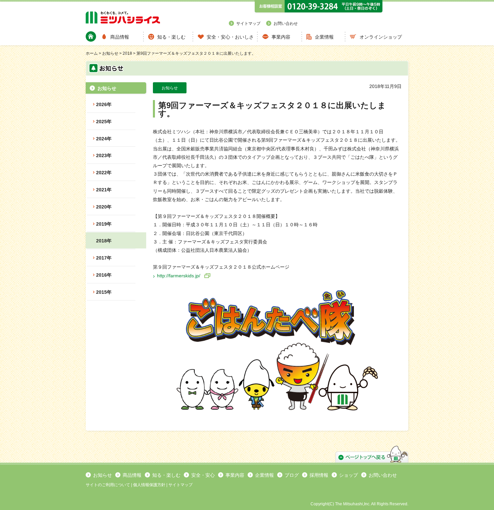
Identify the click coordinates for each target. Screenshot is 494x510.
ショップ (348, 475)
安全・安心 (203, 475)
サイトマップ (248, 23)
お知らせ (110, 53)
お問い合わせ (286, 23)
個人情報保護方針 (149, 484)
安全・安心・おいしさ (230, 37)
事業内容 (281, 37)
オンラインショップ (381, 37)
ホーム (92, 53)
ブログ (292, 475)
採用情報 (319, 475)
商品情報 (119, 37)
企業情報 (324, 37)
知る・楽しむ (171, 37)
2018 (127, 53)
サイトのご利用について (108, 484)
